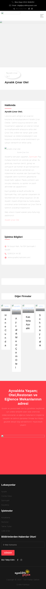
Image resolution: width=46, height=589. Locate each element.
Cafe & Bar (5, 531)
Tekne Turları (6, 526)
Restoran (5, 522)
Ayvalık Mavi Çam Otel (16, 343)
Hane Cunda (5, 330)
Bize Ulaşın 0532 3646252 (24, 2)
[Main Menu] (42, 16)
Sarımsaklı (33, 157)
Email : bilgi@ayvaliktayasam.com (24, 5)
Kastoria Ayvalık (28, 323)
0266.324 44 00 (14, 253)
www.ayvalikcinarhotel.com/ (18, 257)
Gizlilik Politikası (23, 584)
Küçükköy (5, 505)
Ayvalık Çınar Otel (12, 220)
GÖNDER (8, 553)
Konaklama (5, 517)
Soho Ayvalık (40, 330)
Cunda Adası (6, 496)
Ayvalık (4, 491)
